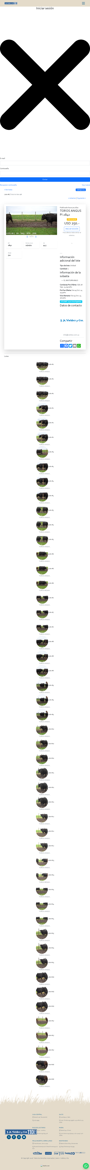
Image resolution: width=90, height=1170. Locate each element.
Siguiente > (81, 198)
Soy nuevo (86, 185)
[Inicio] (10, 3)
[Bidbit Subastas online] (42, 1166)
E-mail (2, 158)
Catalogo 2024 (81, 190)
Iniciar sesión (72, 229)
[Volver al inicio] (20, 1132)
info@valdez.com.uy (71, 335)
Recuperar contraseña (8, 185)
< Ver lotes (8, 190)
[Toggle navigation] (83, 3)
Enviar (45, 179)
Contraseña (4, 169)
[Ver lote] (42, 364)
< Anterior (72, 198)
